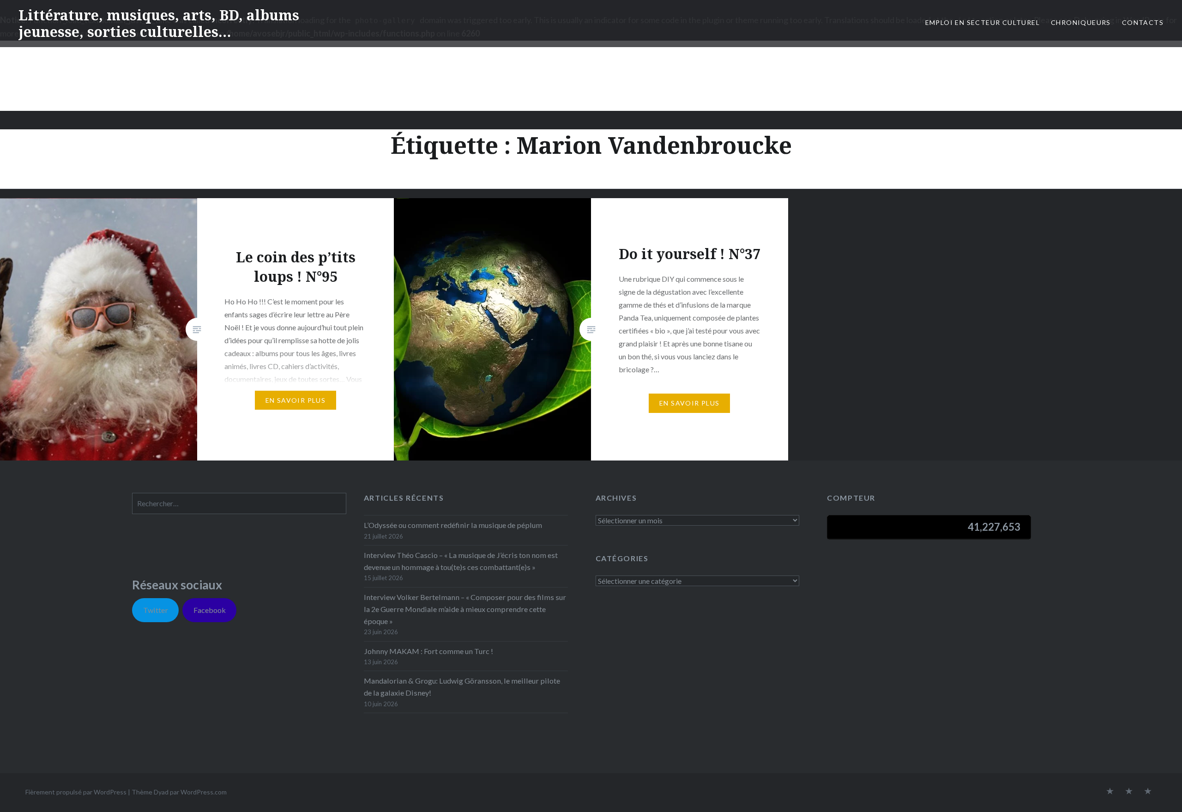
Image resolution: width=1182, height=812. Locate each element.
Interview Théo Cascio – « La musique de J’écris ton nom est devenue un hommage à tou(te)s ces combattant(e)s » (461, 561)
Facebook (209, 610)
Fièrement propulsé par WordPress (76, 792)
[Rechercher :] (239, 503)
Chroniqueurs (1081, 22)
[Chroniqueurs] (1129, 791)
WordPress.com (204, 792)
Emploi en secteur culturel (982, 22)
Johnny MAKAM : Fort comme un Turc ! (428, 651)
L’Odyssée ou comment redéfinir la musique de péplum (453, 525)
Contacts (1143, 22)
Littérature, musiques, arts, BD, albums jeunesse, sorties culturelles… (158, 23)
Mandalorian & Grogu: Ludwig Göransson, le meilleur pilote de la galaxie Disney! (462, 686)
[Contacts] (1110, 791)
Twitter (155, 610)
